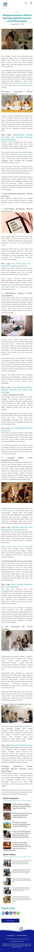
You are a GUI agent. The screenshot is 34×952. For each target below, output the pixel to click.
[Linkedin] (10, 913)
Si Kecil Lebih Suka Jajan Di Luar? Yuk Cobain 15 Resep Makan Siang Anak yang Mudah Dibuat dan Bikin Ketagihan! (17, 835)
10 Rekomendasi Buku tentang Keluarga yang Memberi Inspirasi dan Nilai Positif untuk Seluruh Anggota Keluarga (17, 846)
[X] (7, 913)
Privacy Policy (10, 935)
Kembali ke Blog (10, 920)
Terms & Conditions (22, 935)
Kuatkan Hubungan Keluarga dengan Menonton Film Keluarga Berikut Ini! (22, 815)
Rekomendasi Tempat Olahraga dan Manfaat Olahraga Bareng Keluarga (17, 137)
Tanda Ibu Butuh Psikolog (21, 745)
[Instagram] (14, 913)
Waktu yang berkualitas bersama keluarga (14, 546)
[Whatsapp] (18, 913)
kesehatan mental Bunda (20, 83)
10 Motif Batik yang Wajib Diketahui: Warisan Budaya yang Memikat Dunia (21, 806)
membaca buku (14, 287)
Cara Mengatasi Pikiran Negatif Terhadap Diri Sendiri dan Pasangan (17, 389)
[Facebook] (3, 913)
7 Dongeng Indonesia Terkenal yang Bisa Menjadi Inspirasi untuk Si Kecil (21, 824)
